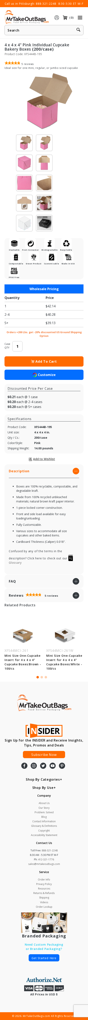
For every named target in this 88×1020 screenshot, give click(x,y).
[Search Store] (78, 30)
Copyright (44, 830)
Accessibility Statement (44, 835)
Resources (44, 888)
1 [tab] (37, 677)
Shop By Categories (43, 779)
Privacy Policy (44, 884)
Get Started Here (44, 958)
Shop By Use (43, 787)
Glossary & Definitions (44, 826)
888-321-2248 (46, 4)
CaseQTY (7, 345)
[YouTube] (52, 766)
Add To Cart (46, 361)
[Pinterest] (62, 766)
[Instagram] (33, 766)
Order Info (44, 879)
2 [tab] (42, 677)
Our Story (44, 808)
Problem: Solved (44, 812)
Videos (44, 902)
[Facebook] (24, 766)
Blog (44, 817)
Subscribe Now (43, 754)
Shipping (44, 897)
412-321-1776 (46, 859)
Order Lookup (44, 907)
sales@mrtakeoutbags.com (44, 864)
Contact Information (44, 821)
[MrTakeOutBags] (27, 17)
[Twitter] (43, 766)
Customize (47, 375)
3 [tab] (46, 677)
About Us (44, 803)
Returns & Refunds (44, 893)
